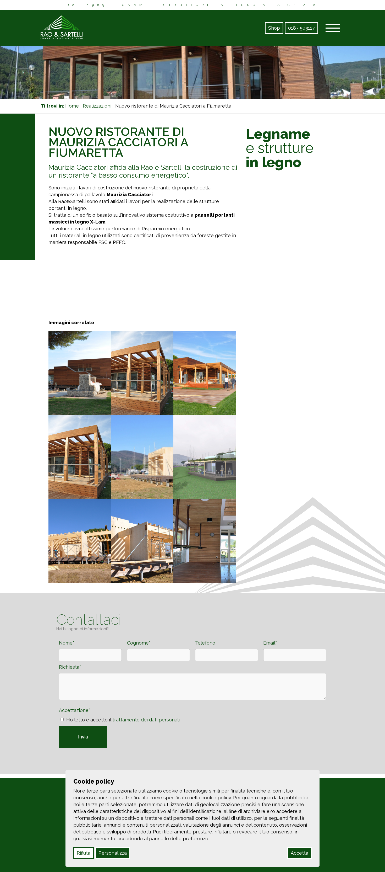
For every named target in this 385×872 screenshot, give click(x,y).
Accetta (299, 853)
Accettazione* (75, 710)
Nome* (67, 643)
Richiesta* (70, 667)
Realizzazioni (97, 106)
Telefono (206, 643)
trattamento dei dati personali (146, 719)
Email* (270, 643)
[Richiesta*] (192, 698)
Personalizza (112, 853)
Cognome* (139, 643)
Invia (83, 737)
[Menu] (332, 28)
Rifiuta (83, 853)
